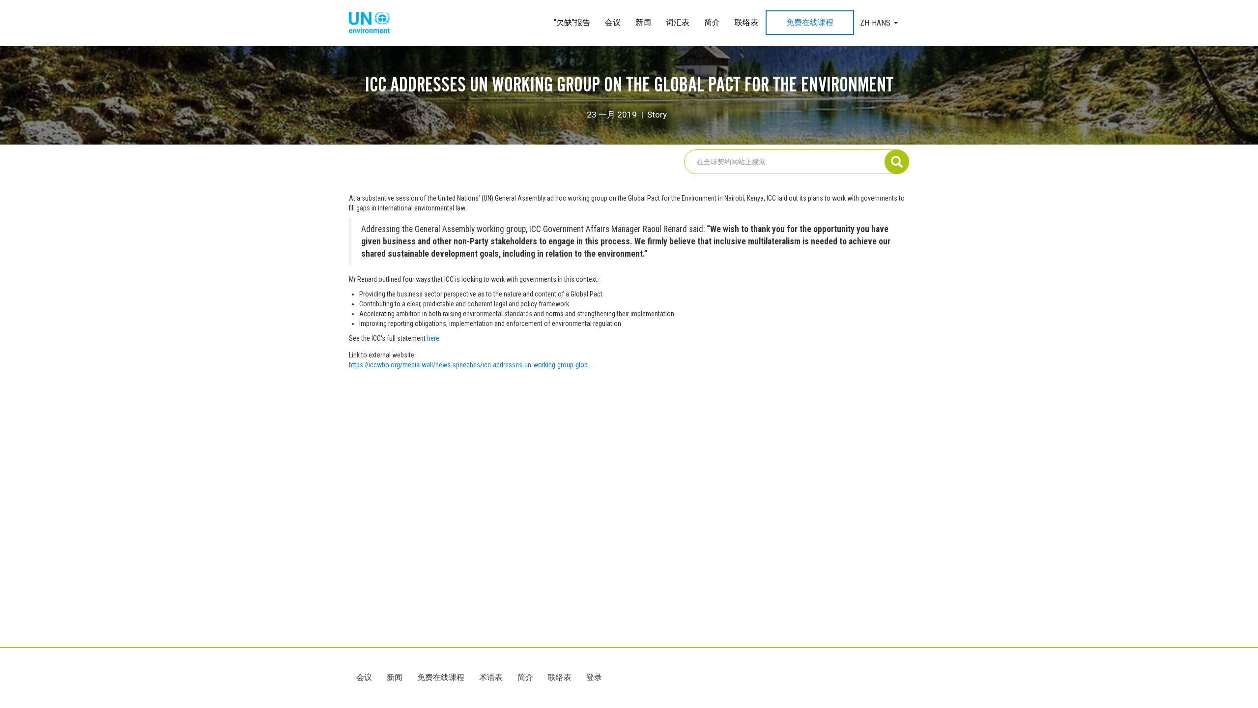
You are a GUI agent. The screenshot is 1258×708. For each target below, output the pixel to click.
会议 (613, 22)
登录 (594, 677)
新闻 (643, 22)
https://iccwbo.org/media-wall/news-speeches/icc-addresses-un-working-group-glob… (470, 365)
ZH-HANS (875, 23)
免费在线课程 (809, 22)
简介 (712, 22)
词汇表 (677, 22)
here (433, 338)
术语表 (491, 677)
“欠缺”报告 (572, 22)
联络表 (746, 22)
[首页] (373, 23)
